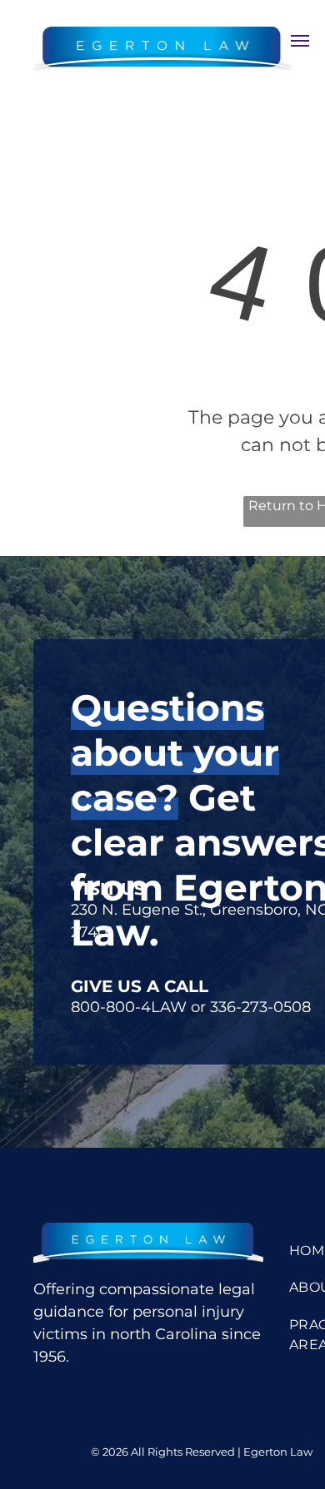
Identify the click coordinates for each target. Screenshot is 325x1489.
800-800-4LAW (129, 1007)
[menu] (300, 40)
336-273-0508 (260, 1007)
